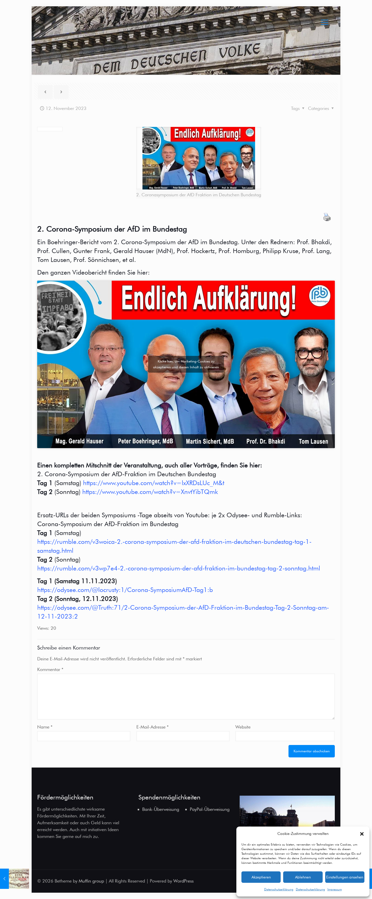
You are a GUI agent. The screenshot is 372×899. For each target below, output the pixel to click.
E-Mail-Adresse (152, 727)
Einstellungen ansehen (344, 877)
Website (243, 727)
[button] (361, 833)
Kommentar (50, 669)
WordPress (183, 881)
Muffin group (91, 881)
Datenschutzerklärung (278, 889)
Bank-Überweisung (160, 809)
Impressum (334, 889)
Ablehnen (303, 877)
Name (44, 727)
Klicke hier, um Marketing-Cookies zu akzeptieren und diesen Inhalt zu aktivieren (186, 364)
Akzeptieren (261, 877)
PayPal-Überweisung (210, 809)
